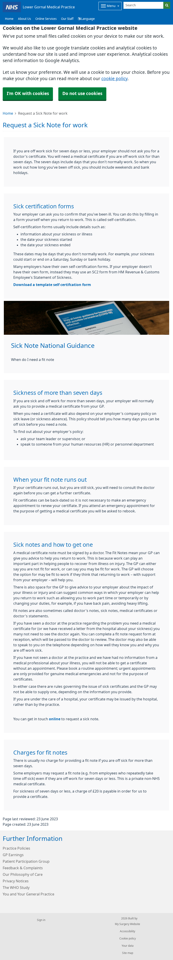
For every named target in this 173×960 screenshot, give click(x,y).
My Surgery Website (127, 924)
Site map (127, 953)
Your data (128, 945)
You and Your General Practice (28, 894)
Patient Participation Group (26, 861)
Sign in (41, 920)
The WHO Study (16, 887)
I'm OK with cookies (28, 93)
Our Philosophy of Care (23, 874)
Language (87, 18)
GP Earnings (13, 855)
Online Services (46, 18)
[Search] (166, 5)
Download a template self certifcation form (52, 284)
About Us (24, 18)
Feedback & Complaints (23, 868)
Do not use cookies (82, 93)
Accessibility (127, 931)
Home (8, 113)
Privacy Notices (16, 881)
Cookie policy (127, 938)
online (54, 719)
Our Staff (67, 18)
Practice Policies (16, 848)
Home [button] (9, 18)
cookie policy (114, 79)
